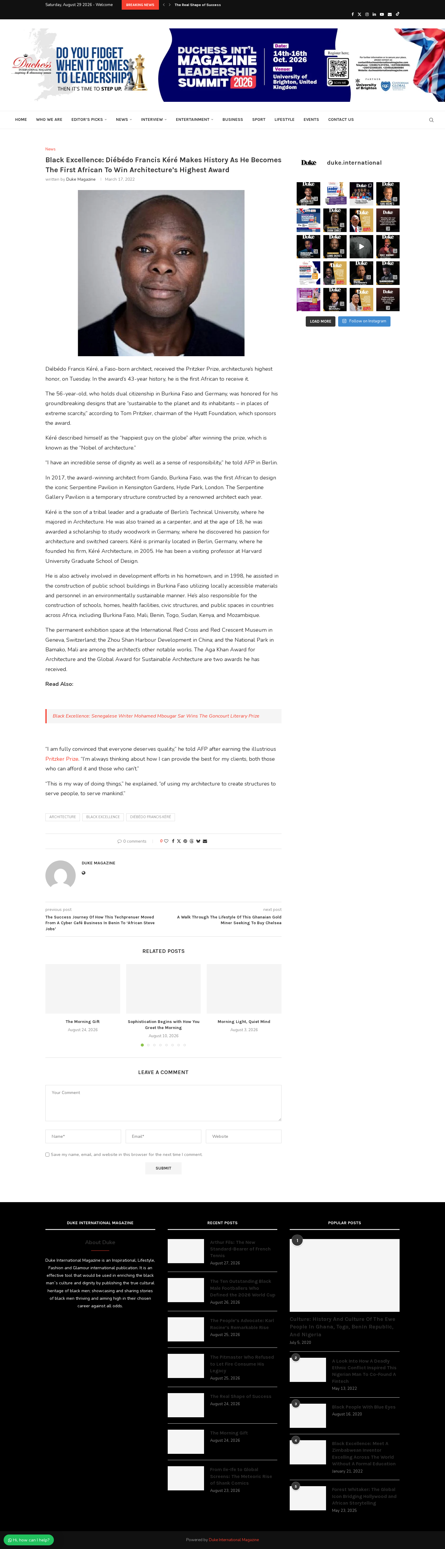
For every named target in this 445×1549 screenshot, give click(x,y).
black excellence (103, 817)
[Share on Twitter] (179, 841)
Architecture (62, 817)
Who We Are (49, 119)
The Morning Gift (83, 1021)
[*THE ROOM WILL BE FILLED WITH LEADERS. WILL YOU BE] (308, 273)
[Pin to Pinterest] (185, 841)
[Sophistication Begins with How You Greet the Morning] (163, 989)
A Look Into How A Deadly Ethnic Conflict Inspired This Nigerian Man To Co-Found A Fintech (364, 1371)
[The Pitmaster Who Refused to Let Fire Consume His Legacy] (186, 1366)
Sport (258, 119)
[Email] (390, 14)
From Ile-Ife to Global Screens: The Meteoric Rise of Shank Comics (241, 1476)
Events (311, 119)
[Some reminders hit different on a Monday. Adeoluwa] (335, 273)
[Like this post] (166, 841)
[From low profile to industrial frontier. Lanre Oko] (335, 247)
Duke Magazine (81, 179)
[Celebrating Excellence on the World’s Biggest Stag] (361, 194)
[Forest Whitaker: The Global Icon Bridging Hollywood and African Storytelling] (308, 1498)
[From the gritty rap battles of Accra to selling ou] (388, 273)
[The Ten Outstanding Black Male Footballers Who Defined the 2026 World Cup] (186, 1290)
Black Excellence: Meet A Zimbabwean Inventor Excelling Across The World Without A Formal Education (364, 1454)
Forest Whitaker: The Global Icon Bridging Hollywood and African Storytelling (364, 1496)
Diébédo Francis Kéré (150, 817)
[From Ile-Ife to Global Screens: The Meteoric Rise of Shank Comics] (186, 1478)
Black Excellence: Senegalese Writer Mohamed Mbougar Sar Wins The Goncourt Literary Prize (156, 716)
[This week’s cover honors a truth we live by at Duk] (361, 220)
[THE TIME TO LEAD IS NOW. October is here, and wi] (308, 299)
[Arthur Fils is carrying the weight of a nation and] (308, 194)
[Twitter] (359, 14)
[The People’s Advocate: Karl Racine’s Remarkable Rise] (186, 1329)
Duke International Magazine (234, 1540)
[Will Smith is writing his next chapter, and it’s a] (335, 299)
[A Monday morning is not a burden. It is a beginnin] (388, 220)
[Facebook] (352, 14)
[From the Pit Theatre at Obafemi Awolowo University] (335, 220)
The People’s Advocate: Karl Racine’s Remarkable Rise (242, 1324)
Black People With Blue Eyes (364, 1407)
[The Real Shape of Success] (186, 1405)
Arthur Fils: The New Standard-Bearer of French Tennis (240, 1249)
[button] (163, 5)
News (122, 119)
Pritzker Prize (61, 759)
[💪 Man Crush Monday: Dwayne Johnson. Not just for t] (361, 299)
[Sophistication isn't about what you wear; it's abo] (388, 299)
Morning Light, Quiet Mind (244, 1021)
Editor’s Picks (87, 119)
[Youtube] (382, 14)
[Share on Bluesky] (198, 841)
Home (21, 119)
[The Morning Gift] (82, 989)
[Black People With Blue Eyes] (308, 1416)
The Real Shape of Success (198, 5)
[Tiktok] (398, 14)
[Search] (431, 120)
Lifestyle (285, 119)
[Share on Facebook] (173, 841)
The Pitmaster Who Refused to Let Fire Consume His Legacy (242, 1363)
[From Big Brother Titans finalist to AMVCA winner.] (308, 247)
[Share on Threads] (192, 841)
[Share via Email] (205, 841)
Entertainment (192, 119)
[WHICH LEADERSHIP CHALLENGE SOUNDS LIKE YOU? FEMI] (335, 194)
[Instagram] (367, 14)
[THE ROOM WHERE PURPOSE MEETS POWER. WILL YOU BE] (308, 220)
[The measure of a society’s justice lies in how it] (361, 273)
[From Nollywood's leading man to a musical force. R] (388, 247)
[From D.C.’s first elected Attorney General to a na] (388, 194)
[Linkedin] (374, 14)
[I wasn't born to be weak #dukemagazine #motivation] (361, 247)
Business (232, 119)
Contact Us (341, 119)
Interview (152, 119)
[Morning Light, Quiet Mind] (244, 989)
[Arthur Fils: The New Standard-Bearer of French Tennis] (186, 1251)
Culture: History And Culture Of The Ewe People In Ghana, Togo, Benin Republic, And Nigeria (342, 1327)
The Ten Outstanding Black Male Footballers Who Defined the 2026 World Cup (242, 1288)
